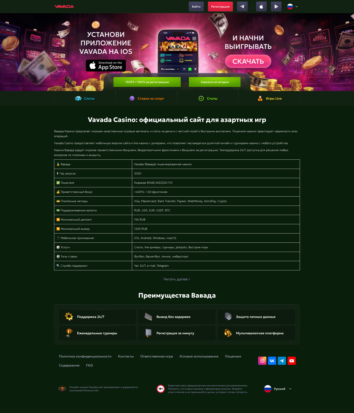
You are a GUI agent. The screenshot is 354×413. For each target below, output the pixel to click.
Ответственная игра (156, 356)
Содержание (69, 365)
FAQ (89, 365)
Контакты (126, 356)
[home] (64, 6)
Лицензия (233, 356)
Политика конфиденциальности (85, 356)
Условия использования (198, 356)
